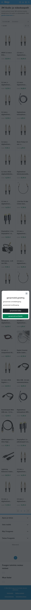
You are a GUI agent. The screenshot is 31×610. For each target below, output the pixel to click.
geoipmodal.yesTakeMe (16, 316)
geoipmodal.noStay (15, 310)
